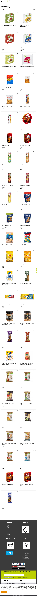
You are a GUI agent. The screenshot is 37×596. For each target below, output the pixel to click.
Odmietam (17, 592)
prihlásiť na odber (8, 577)
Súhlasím (3, 592)
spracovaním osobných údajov (22, 577)
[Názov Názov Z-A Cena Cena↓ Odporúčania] (33, 9)
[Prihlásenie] (33, 1)
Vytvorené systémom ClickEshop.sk (18, 595)
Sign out (27, 577)
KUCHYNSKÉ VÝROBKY (4, 4)
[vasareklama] (8, 1)
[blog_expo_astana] (25, 555)
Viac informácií (27, 589)
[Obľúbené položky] (31, 1)
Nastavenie (10, 592)
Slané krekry (11, 4)
